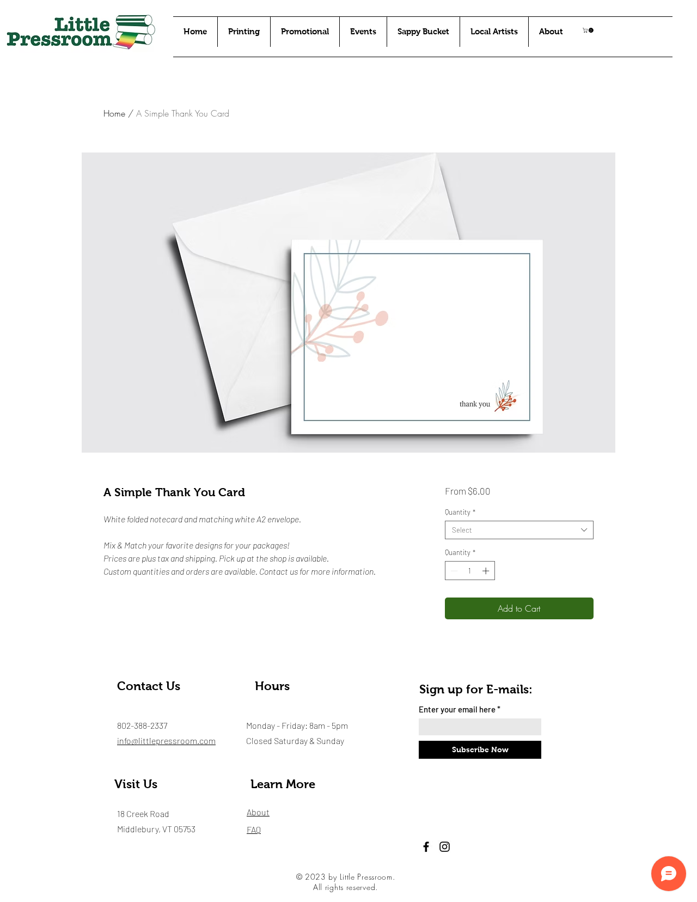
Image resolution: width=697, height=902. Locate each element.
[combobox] (519, 530)
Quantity (460, 512)
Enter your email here (457, 709)
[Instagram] (444, 847)
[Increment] (486, 571)
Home (114, 113)
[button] (589, 30)
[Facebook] (426, 847)
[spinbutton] (469, 571)
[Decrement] (453, 571)
